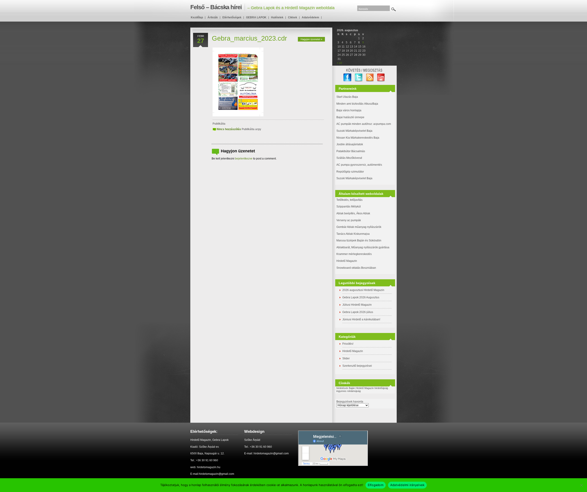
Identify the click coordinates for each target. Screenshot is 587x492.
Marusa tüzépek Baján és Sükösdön (358, 240)
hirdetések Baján (345, 388)
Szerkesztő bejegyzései (357, 365)
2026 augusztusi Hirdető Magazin (363, 290)
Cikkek (292, 17)
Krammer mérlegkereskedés (354, 254)
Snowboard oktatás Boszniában (356, 267)
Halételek (277, 17)
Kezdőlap (197, 17)
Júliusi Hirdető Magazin (357, 304)
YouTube (381, 77)
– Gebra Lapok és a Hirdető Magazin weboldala (262, 7)
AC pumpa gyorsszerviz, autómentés (359, 164)
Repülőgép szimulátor (350, 171)
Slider (346, 358)
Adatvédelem (310, 17)
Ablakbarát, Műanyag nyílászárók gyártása (362, 247)
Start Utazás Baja (347, 96)
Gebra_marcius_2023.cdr (249, 38)
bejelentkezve (243, 158)
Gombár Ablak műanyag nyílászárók (358, 227)
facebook (347, 77)
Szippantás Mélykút (348, 206)
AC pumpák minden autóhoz (354, 124)
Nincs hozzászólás (229, 129)
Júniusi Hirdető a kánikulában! (361, 319)
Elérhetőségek (231, 17)
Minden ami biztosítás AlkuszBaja (357, 103)
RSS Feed (370, 77)
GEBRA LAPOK (256, 17)
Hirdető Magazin (346, 261)
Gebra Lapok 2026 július (357, 312)
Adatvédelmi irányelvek (407, 485)
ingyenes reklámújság (348, 391)
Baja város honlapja (348, 110)
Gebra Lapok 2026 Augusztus (360, 297)
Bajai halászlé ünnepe (350, 117)
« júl (339, 62)
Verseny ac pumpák (349, 220)
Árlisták (213, 17)
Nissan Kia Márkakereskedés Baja (357, 137)
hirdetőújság (381, 388)
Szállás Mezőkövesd (349, 157)
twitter (359, 77)
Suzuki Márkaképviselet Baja (354, 130)
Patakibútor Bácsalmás (350, 151)
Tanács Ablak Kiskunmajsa (353, 233)
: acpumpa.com (381, 124)
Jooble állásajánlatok (349, 144)
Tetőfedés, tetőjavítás (349, 199)
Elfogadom (375, 485)
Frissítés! (347, 343)
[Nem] (581, 485)
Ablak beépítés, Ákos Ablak (353, 213)
